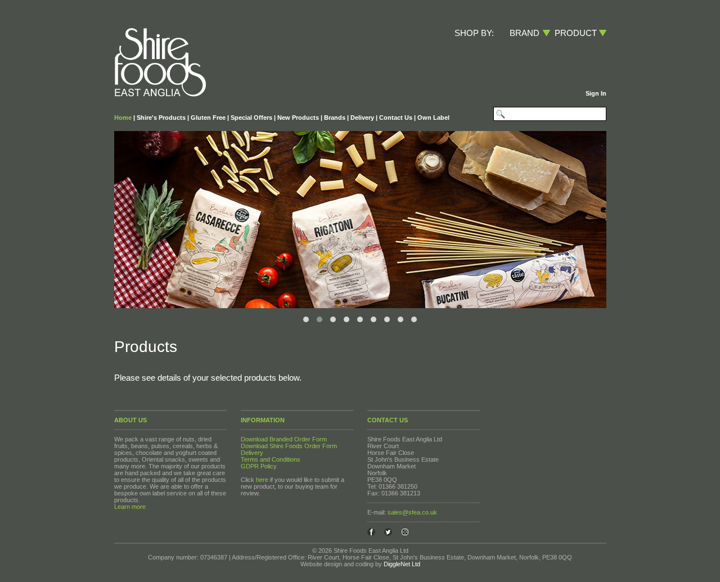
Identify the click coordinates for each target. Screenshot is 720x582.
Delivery (362, 117)
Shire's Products (161, 117)
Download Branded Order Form (284, 439)
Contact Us (395, 117)
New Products (298, 117)
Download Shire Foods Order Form (289, 446)
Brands (334, 117)
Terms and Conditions (270, 459)
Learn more (130, 506)
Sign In (596, 93)
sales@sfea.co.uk (412, 512)
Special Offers (251, 117)
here (262, 479)
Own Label (433, 117)
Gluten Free (208, 117)
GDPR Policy (259, 466)
